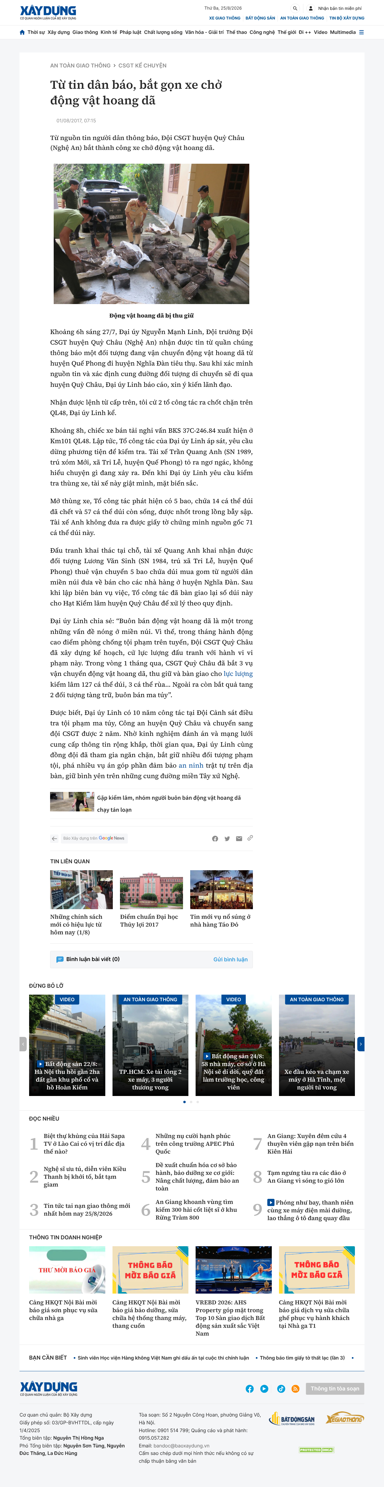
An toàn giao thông (302, 18)
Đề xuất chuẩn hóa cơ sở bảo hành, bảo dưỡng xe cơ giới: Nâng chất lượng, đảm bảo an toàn (197, 1176)
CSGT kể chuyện (142, 66)
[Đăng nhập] (310, 8)
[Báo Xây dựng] (48, 12)
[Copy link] (250, 838)
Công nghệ (262, 32)
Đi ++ (305, 32)
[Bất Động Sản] (291, 1418)
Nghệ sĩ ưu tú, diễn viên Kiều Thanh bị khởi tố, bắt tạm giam (85, 1176)
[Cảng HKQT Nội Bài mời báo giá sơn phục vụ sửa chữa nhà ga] (67, 1270)
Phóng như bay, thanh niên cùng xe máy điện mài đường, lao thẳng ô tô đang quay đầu (310, 1210)
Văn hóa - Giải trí (204, 32)
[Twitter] (227, 838)
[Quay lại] (54, 839)
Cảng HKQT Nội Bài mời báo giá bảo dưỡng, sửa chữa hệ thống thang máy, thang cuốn (149, 1314)
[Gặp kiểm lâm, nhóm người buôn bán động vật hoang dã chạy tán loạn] (72, 801)
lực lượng (238, 673)
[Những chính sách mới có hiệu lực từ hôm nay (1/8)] (81, 889)
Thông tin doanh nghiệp (65, 1238)
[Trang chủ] (22, 32)
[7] (151, 234)
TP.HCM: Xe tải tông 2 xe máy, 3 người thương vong (150, 1079)
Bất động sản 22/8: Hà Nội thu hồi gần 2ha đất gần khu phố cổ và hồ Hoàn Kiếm (67, 1075)
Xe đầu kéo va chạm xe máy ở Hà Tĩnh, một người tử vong (316, 1079)
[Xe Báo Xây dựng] (345, 1417)
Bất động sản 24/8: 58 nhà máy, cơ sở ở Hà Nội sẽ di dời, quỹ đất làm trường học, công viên (233, 1071)
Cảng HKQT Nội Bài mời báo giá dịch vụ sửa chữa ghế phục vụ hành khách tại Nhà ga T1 (314, 1314)
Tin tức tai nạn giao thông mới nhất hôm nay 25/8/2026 (87, 1209)
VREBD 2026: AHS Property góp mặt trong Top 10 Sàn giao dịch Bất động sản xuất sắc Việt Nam (230, 1317)
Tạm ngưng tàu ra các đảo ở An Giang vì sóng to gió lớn (306, 1176)
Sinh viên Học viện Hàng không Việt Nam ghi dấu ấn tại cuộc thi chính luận (163, 1358)
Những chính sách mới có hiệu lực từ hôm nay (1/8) (76, 924)
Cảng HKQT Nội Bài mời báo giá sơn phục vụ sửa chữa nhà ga (63, 1310)
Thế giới (287, 32)
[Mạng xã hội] (281, 1389)
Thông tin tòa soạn (335, 1389)
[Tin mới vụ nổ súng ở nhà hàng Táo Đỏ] (221, 889)
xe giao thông (224, 18)
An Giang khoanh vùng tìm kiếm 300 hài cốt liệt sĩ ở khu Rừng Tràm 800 (196, 1209)
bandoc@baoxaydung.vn (182, 1446)
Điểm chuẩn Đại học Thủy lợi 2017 (149, 920)
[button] (184, 1102)
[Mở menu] (361, 32)
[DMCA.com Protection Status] (316, 1450)
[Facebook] (215, 838)
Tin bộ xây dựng (346, 18)
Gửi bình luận (231, 960)
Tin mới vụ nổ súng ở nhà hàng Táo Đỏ (220, 920)
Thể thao (236, 32)
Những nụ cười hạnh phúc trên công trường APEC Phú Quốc (195, 1143)
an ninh (191, 765)
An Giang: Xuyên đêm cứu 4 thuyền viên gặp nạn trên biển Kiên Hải (310, 1143)
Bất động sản (260, 18)
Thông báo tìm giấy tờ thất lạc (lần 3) (302, 1358)
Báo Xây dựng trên (80, 838)
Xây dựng (59, 32)
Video (320, 32)
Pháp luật (130, 32)
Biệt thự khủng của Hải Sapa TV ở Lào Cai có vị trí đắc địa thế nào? (84, 1143)
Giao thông (85, 32)
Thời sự (36, 32)
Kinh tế (109, 32)
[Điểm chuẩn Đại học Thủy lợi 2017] (151, 889)
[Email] (239, 838)
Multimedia (343, 32)
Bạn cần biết (48, 1358)
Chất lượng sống (163, 32)
